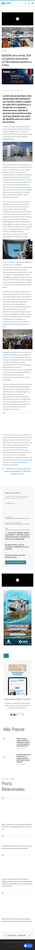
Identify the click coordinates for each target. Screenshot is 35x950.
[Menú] (33, 3)
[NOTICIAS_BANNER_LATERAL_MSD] (17, 617)
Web (6, 528)
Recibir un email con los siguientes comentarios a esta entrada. (17, 547)
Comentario (10, 503)
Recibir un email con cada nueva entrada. (15, 556)
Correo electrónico (13, 523)
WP (11, 947)
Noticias (4, 51)
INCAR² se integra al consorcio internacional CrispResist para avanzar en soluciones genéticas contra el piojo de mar (23, 742)
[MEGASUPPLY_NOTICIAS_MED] (17, 76)
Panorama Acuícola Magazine (16, 942)
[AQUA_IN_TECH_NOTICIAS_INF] (17, 580)
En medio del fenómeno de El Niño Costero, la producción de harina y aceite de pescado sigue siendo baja (23, 758)
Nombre (8, 517)
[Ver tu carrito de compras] (29, 3)
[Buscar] (6, 656)
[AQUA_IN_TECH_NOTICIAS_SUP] (17, 18)
